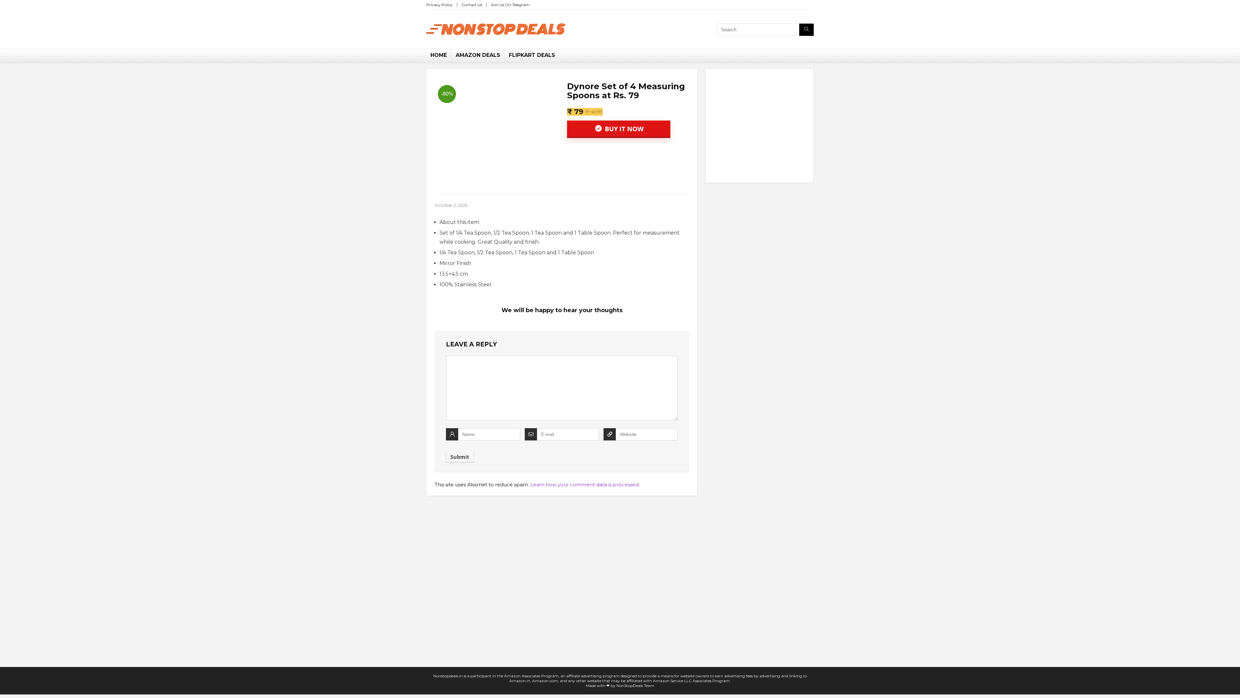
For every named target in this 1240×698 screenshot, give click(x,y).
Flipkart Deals (532, 55)
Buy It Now (623, 128)
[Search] (806, 30)
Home (438, 55)
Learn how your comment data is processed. (585, 484)
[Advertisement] (759, 127)
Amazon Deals (478, 55)
